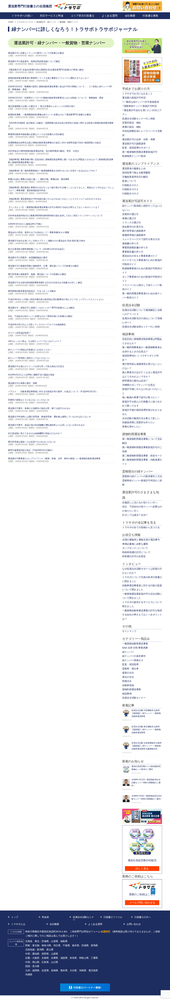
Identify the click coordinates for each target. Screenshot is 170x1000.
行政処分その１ (130, 185)
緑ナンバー (128, 652)
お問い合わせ (134, 924)
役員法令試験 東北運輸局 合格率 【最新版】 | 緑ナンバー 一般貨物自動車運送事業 (146, 729)
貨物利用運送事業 (131, 689)
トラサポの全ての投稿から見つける (141, 527)
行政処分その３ (130, 193)
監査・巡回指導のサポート (136, 147)
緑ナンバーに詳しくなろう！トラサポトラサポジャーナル (75, 29)
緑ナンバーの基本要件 (134, 656)
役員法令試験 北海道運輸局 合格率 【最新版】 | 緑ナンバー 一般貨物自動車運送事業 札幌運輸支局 (146, 746)
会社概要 (54, 924)
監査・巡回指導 (130, 664)
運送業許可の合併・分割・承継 (138, 139)
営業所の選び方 (130, 214)
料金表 (45, 917)
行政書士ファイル (113, 917)
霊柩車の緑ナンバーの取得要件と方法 (142, 476)
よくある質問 (95, 924)
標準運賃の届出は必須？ (135, 380)
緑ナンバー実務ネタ (132, 660)
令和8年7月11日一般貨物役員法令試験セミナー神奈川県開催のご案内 (146, 782)
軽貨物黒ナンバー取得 (134, 156)
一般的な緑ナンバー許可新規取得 (141, 102)
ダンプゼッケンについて (135, 548)
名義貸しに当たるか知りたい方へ (139, 502)
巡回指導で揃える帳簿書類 (136, 172)
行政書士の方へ (142, 917)
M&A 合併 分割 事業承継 (135, 647)
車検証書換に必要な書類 (135, 544)
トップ (14, 917)
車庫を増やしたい (131, 426)
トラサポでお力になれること (137, 93)
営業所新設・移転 (131, 122)
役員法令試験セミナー (134, 697)
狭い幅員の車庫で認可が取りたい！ (141, 397)
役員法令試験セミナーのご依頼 (138, 118)
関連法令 (127, 681)
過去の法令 (128, 677)
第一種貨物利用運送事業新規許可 (139, 152)
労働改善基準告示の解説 (135, 177)
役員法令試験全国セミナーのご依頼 (141, 326)
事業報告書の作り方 (132, 251)
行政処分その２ (130, 189)
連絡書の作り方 (130, 243)
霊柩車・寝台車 (130, 668)
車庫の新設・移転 (131, 127)
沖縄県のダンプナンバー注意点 (138, 385)
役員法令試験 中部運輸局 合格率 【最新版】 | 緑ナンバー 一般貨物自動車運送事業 (146, 713)
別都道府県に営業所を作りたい (138, 422)
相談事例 (127, 693)
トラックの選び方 (131, 222)
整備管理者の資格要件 (134, 235)
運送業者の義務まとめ (134, 168)
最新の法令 (128, 672)
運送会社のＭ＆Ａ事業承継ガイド (139, 256)
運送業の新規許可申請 (134, 97)
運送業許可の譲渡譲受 (134, 143)
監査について (129, 181)
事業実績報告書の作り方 (135, 247)
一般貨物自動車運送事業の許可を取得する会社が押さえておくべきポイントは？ (142, 614)
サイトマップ (129, 631)
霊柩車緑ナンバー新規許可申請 (140, 106)
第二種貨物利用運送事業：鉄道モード (142, 455)
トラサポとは (18, 924)
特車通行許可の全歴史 (134, 556)
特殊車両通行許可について (136, 552)
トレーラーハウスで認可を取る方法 (141, 239)
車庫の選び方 (129, 218)
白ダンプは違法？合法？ (135, 515)
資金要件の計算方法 (132, 226)
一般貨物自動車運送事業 (135, 643)
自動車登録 (128, 685)
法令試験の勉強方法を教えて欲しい (141, 418)
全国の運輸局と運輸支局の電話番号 (141, 539)
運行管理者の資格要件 (134, 231)
